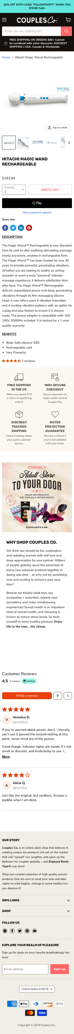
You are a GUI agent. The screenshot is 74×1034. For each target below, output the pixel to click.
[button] (12, 361)
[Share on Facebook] (5, 228)
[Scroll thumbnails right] (68, 143)
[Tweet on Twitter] (13, 228)
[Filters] (57, 695)
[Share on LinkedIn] (21, 228)
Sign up (60, 969)
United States (35, 989)
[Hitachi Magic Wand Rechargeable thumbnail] (8, 142)
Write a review (27, 695)
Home (6, 57)
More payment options (37, 212)
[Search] (66, 31)
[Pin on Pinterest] (29, 228)
